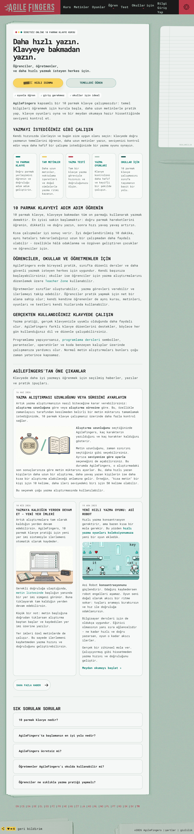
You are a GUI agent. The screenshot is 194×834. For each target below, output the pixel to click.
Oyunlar (98, 7)
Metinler (81, 7)
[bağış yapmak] (11, 829)
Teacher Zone (56, 281)
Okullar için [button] (143, 5)
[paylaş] (3, 829)
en (17, 806)
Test (124, 7)
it (77, 806)
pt (113, 806)
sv (132, 806)
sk (126, 806)
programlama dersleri (81, 340)
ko (89, 806)
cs (22, 806)
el (41, 806)
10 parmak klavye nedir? (38, 720)
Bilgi (162, 3)
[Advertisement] (178, 86)
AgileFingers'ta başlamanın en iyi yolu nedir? (57, 735)
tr (138, 806)
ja (83, 806)
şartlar (170, 830)
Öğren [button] (113, 5)
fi (53, 806)
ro (119, 806)
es (47, 806)
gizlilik (186, 830)
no (101, 806)
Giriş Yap (162, 10)
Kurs (67, 7)
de (35, 806)
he (65, 806)
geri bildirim (30, 829)
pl (107, 806)
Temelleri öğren (91, 82)
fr (59, 806)
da (29, 806)
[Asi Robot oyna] (110, 561)
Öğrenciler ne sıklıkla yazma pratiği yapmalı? (57, 782)
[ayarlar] (186, 7)
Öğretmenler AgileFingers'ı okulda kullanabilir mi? (61, 766)
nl (95, 806)
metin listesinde (29, 592)
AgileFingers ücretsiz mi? (40, 751)
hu (71, 806)
